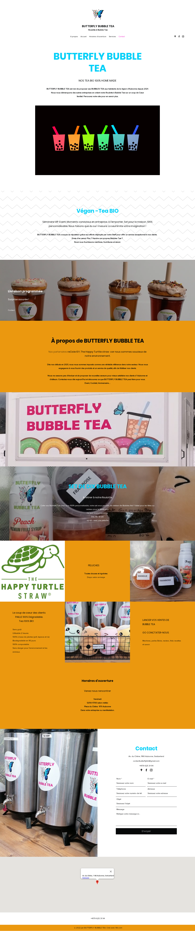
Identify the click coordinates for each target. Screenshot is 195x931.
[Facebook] (179, 36)
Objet (118, 799)
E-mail (150, 779)
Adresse (151, 789)
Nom (118, 779)
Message (120, 809)
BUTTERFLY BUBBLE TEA (98, 26)
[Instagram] (183, 36)
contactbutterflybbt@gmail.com (146, 761)
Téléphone (121, 789)
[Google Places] (175, 36)
